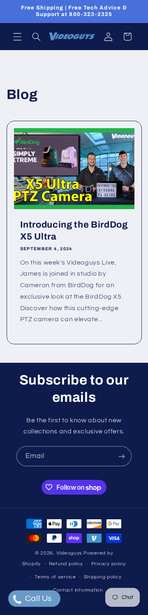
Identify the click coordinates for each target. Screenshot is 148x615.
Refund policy (66, 564)
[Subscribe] (121, 456)
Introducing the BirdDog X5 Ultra (73, 230)
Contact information (78, 590)
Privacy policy (108, 564)
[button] (17, 36)
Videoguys (69, 553)
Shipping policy (102, 577)
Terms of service (55, 577)
